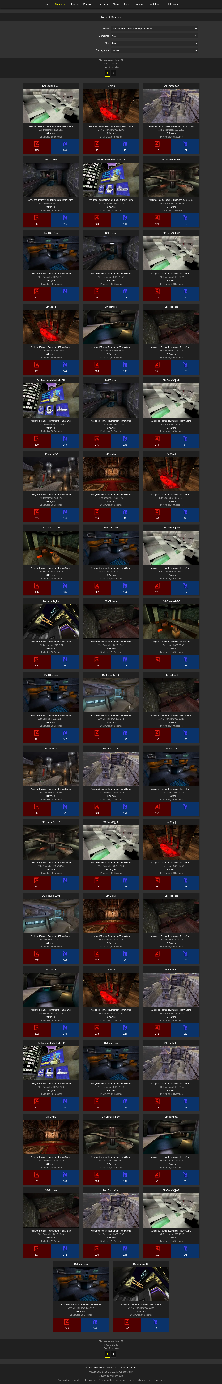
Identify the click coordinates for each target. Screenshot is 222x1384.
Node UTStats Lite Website (98, 1367)
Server (106, 28)
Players (74, 4)
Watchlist (155, 4)
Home (46, 4)
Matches (60, 4)
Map (107, 43)
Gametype (104, 35)
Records (103, 4)
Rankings (88, 4)
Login (127, 4)
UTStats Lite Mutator (127, 1367)
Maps (116, 4)
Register (140, 4)
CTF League (172, 4)
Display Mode (102, 50)
